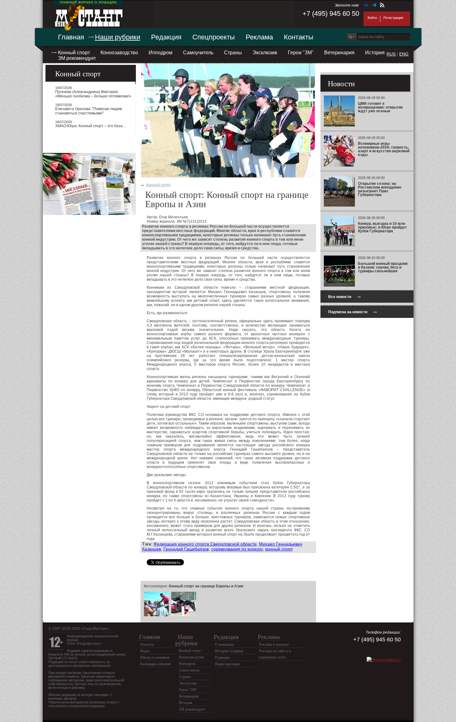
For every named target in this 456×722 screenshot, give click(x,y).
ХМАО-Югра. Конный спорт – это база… (90, 126)
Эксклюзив (265, 52)
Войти (372, 18)
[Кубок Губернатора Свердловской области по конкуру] (183, 615)
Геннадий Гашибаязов (186, 548)
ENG (404, 53)
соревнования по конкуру (237, 548)
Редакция (166, 37)
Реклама (259, 37)
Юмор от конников (155, 657)
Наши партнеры (227, 664)
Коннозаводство (119, 52)
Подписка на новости (353, 311)
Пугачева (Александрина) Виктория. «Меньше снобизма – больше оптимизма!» (93, 94)
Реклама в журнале (274, 644)
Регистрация (393, 18)
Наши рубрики (117, 37)
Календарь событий (155, 664)
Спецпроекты (213, 37)
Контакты (298, 37)
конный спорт (279, 548)
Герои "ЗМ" (301, 52)
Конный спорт (74, 52)
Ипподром (160, 52)
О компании (224, 644)
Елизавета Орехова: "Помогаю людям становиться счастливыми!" (88, 111)
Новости (147, 644)
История (375, 52)
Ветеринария (339, 52)
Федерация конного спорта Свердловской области (205, 544)
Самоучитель (198, 52)
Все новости (345, 296)
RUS (391, 53)
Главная (71, 37)
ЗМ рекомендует (77, 58)
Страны (233, 52)
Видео (145, 651)
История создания (229, 651)
